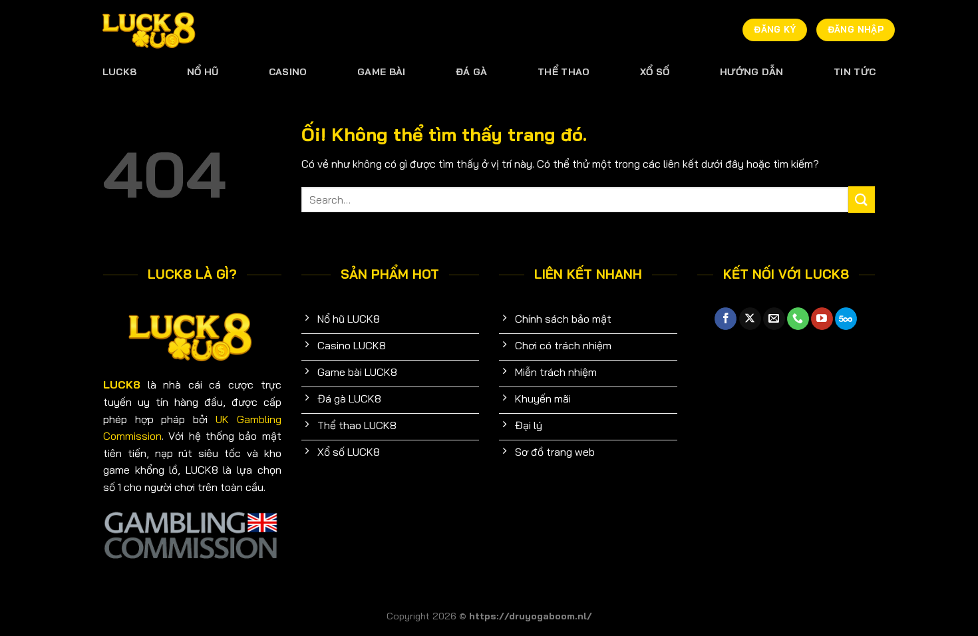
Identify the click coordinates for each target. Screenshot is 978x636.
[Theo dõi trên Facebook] (725, 318)
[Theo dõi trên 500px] (846, 318)
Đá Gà (471, 72)
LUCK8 (119, 72)
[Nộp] (861, 199)
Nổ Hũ (202, 72)
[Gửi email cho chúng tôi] (774, 318)
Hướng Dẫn (752, 72)
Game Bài (381, 72)
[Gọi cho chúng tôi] (798, 318)
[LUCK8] (149, 30)
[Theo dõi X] (750, 318)
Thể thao (563, 72)
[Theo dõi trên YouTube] (822, 318)
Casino (288, 72)
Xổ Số (654, 72)
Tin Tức (855, 72)
